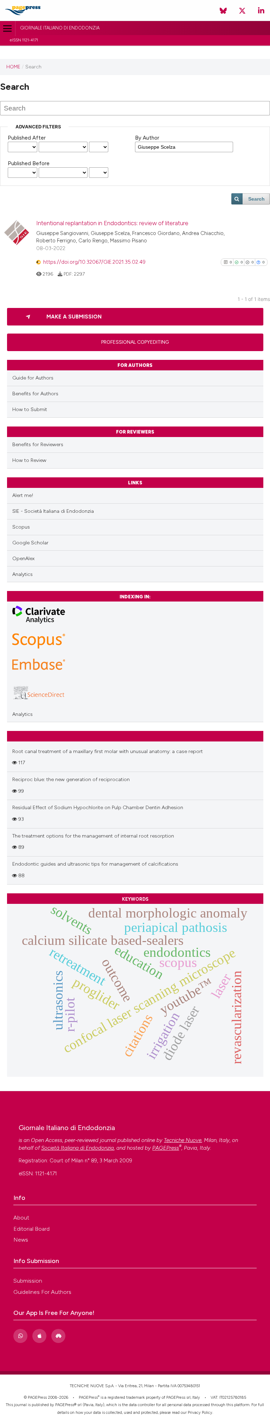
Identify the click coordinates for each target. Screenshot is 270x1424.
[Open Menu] (7, 28)
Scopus (21, 527)
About (21, 1217)
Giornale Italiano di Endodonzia (59, 28)
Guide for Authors (32, 378)
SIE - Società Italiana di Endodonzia (53, 511)
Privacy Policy (200, 1412)
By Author (147, 138)
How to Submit (29, 409)
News (20, 1239)
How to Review (29, 460)
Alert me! (22, 495)
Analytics (22, 574)
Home (13, 66)
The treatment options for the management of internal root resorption (93, 836)
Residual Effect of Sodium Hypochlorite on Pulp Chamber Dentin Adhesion (97, 808)
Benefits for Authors (35, 394)
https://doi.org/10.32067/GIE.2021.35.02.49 (94, 262)
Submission (27, 1280)
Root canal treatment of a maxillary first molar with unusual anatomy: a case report (107, 751)
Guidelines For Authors (42, 1292)
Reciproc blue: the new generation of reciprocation (71, 779)
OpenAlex (23, 559)
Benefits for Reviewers (37, 445)
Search (256, 199)
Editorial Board (31, 1228)
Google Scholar (30, 543)
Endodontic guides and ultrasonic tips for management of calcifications (95, 864)
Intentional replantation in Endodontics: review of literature (112, 223)
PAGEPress (88, 1397)
